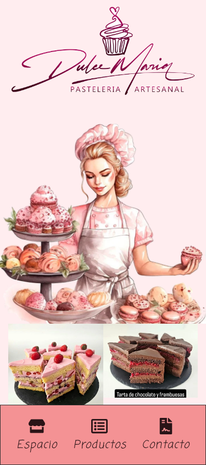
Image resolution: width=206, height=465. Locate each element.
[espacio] (37, 426)
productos (99, 445)
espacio (36, 445)
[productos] (99, 426)
